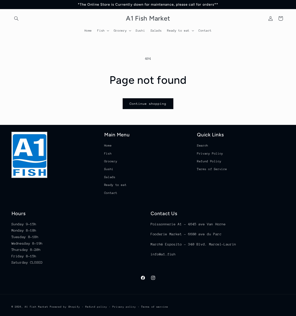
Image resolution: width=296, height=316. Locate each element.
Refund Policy (209, 161)
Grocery (110, 161)
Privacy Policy (210, 153)
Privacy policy (124, 306)
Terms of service (154, 306)
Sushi (109, 169)
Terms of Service (212, 169)
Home (108, 145)
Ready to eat (115, 185)
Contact (110, 193)
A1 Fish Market (36, 306)
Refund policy (96, 306)
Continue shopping (148, 103)
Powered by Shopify (65, 306)
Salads (109, 177)
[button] (16, 18)
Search (202, 145)
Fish (108, 153)
